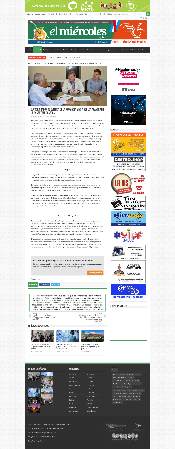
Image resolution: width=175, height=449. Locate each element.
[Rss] (137, 17)
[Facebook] (139, 17)
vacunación (129, 381)
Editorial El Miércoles (137, 50)
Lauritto (125, 393)
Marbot (135, 390)
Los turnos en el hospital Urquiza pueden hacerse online (41, 346)
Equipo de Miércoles (65, 14)
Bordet (129, 390)
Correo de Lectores (75, 389)
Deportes (74, 50)
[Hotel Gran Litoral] (128, 144)
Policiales (90, 50)
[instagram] (146, 17)
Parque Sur (116, 387)
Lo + (129, 370)
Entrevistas (73, 407)
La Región (46, 50)
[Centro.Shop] (128, 164)
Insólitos (90, 381)
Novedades (91, 396)
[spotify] (149, 17)
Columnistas (79, 14)
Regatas (115, 396)
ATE (122, 387)
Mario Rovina (116, 384)
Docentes (132, 393)
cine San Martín (117, 402)
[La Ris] (128, 183)
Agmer (114, 377)
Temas (114, 370)
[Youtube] (144, 17)
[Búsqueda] (148, 14)
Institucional (52, 14)
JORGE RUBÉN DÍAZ (118, 381)
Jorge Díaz (128, 387)
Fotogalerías (123, 50)
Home (30, 49)
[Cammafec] (128, 291)
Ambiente (99, 50)
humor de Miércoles (119, 390)
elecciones (122, 396)
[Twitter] (141, 17)
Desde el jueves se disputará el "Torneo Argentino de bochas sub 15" (44, 316)
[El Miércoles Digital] (87, 32)
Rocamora (131, 377)
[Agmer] (128, 272)
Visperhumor (91, 411)
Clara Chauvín (117, 393)
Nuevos (122, 370)
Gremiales (90, 374)
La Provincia (57, 50)
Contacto (125, 14)
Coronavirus (122, 377)
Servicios (88, 14)
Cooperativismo (110, 50)
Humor (89, 378)
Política (65, 50)
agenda (137, 381)
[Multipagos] (128, 218)
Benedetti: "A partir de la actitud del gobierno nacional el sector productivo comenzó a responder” (90, 317)
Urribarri (141, 390)
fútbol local (137, 399)
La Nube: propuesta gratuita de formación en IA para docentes (67, 57)
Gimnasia (130, 374)
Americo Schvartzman (119, 374)
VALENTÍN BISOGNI (118, 399)
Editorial (72, 400)
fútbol (139, 393)
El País (71, 404)
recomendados (136, 384)
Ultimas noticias (92, 407)
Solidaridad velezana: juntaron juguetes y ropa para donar (91, 346)
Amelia (71, 378)
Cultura (82, 50)
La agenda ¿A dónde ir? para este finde (107, 14)
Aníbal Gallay (126, 384)
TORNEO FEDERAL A (134, 396)
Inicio (30, 63)
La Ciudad (37, 50)
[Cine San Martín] (128, 203)
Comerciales (73, 381)
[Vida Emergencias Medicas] (128, 235)
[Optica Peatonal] (128, 252)
